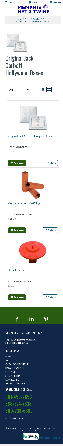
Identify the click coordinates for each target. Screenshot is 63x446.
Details (51, 163)
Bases (45, 19)
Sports (27, 19)
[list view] (42, 89)
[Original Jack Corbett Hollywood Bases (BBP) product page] (33, 117)
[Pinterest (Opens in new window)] (46, 319)
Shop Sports (13, 372)
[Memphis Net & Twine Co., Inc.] (33, 9)
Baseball (36, 19)
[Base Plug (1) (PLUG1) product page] (33, 251)
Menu (10, 2)
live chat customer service (47, 437)
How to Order (14, 368)
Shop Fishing (13, 376)
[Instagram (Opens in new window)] (31, 319)
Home (19, 19)
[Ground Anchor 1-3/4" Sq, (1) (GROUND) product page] (33, 184)
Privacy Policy (15, 383)
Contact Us (13, 379)
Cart (34, 2)
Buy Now (18, 163)
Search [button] (56, 2)
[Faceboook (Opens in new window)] (17, 319)
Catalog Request (16, 364)
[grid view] (49, 89)
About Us (11, 360)
